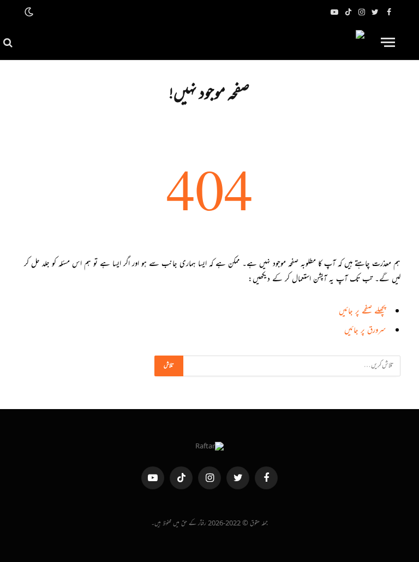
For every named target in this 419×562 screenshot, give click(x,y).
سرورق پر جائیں (365, 331)
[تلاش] (9, 42)
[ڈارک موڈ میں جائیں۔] (30, 12)
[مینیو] (388, 42)
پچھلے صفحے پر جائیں (362, 312)
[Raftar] (193, 42)
